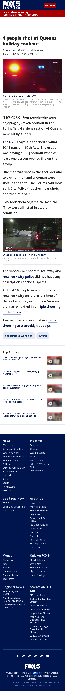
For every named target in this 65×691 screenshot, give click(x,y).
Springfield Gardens (35, 50)
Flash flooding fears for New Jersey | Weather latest (21, 372)
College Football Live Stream (40, 600)
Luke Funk (10, 50)
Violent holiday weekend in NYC (19, 96)
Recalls (6, 563)
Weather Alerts (37, 452)
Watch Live (50, 5)
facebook (17, 655)
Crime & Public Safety (14, 467)
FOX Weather (37, 470)
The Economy (10, 571)
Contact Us (35, 532)
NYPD (13, 142)
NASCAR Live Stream (40, 609)
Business (7, 567)
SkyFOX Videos (37, 571)
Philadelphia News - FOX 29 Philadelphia (13, 599)
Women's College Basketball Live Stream (39, 629)
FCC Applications (38, 543)
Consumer (8, 559)
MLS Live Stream (38, 639)
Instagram (23, 655)
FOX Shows (36, 514)
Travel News (36, 460)
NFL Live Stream (38, 595)
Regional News (13, 587)
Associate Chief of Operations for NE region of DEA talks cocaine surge (21, 414)
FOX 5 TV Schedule (39, 510)
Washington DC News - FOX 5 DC (14, 606)
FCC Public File (37, 539)
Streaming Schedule (13, 448)
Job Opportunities (39, 524)
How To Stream (38, 503)
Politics (6, 464)
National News (10, 460)
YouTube (35, 655)
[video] (54, 360)
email (47, 655)
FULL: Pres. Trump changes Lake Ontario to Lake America (23, 358)
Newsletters (9, 486)
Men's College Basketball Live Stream (37, 619)
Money (7, 555)
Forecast (34, 445)
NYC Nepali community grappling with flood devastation (22, 386)
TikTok (29, 655)
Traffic (33, 456)
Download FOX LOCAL (37, 519)
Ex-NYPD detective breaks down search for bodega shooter (22, 400)
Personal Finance (11, 575)
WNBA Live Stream (40, 635)
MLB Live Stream (39, 605)
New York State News (14, 456)
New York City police (18, 276)
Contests (34, 536)
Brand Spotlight (38, 575)
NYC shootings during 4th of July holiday (24, 254)
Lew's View (35, 563)
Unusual (7, 475)
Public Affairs (36, 528)
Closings (34, 448)
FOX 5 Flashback (38, 567)
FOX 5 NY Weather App (39, 465)
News (6, 441)
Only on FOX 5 (40, 555)
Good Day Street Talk (14, 506)
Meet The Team (38, 506)
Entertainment (10, 471)
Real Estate (8, 578)
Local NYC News (11, 452)
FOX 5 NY (21, 50)
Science (6, 479)
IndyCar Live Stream (40, 613)
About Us (36, 498)
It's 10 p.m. (35, 547)
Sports (6, 482)
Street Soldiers (37, 559)
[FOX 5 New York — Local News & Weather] (12, 5)
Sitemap (7, 490)
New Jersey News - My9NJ (12, 593)
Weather (36, 441)
